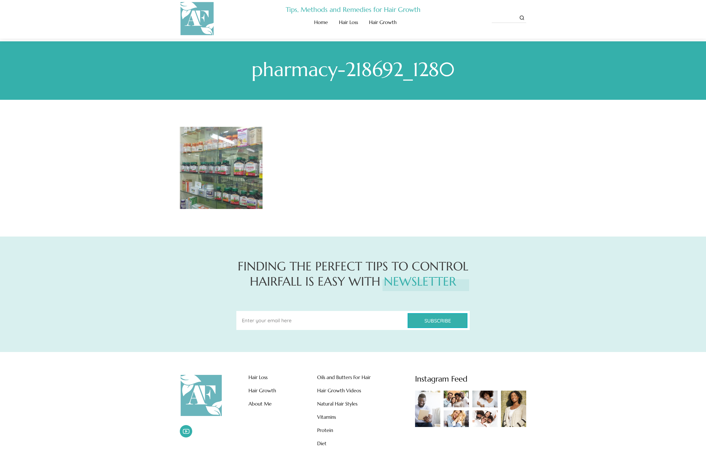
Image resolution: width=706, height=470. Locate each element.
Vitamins (326, 417)
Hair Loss (348, 22)
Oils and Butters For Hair (344, 377)
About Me (260, 404)
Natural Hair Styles (337, 404)
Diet (322, 444)
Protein (325, 430)
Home (321, 22)
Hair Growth (383, 22)
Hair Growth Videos (339, 391)
